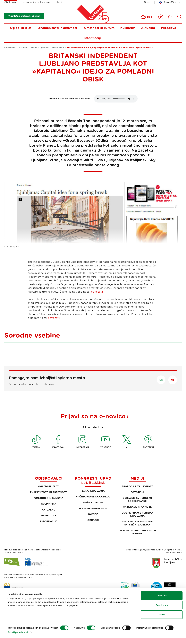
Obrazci (93, 520)
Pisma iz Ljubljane (40, 47)
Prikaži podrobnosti (18, 632)
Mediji (59, 2)
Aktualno (148, 27)
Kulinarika (127, 27)
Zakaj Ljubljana (93, 490)
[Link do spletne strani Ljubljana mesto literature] (163, 587)
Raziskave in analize (137, 506)
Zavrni (162, 614)
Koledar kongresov (93, 508)
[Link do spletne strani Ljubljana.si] (167, 563)
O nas (147, 2)
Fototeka (137, 492)
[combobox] (170, 2)
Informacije (93, 38)
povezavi (97, 291)
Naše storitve (93, 502)
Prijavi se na (93, 416)
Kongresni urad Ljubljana (36, 2)
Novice (93, 514)
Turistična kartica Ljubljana (24, 16)
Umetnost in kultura (99, 27)
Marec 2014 (58, 47)
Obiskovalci (10, 2)
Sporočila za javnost (137, 486)
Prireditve (168, 27)
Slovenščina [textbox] (169, 2)
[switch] (91, 628)
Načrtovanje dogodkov (93, 496)
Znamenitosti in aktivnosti (58, 27)
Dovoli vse (162, 595)
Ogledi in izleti (21, 27)
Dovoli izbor (162, 605)
